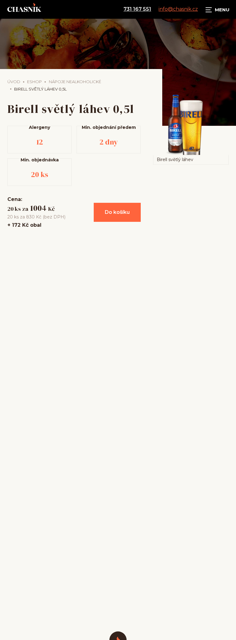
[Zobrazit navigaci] (217, 9)
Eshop (34, 81)
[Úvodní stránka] (24, 9)
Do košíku (117, 212)
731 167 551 (137, 9)
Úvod (13, 81)
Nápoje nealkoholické (75, 81)
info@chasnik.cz (178, 9)
